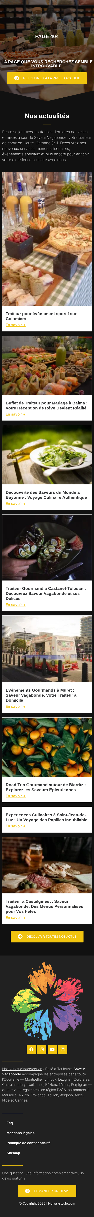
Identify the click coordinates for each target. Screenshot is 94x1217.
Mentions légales (21, 1133)
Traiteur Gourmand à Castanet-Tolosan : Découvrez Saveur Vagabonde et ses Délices (46, 593)
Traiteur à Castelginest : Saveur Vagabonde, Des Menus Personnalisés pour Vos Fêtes (44, 906)
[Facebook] (31, 1049)
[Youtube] (52, 1049)
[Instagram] (41, 1049)
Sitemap (13, 1153)
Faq (10, 1123)
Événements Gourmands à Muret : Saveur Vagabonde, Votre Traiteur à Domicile (41, 695)
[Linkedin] (62, 1049)
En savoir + (16, 325)
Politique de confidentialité (28, 1143)
